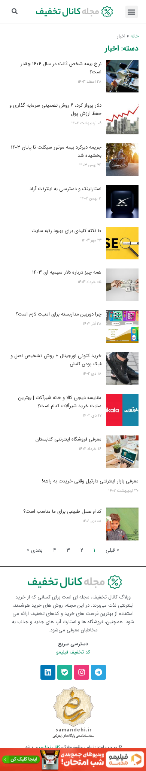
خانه (135, 36)
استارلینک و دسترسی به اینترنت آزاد (65, 189)
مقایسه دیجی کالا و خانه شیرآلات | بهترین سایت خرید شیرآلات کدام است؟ (59, 402)
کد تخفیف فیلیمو (73, 652)
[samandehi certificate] (73, 712)
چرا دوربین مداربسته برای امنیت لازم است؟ (58, 314)
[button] (131, 12)
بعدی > (35, 550)
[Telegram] (98, 672)
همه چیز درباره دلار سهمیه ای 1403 (66, 272)
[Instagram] (81, 672)
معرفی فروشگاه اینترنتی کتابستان (68, 439)
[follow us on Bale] (64, 672)
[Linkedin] (47, 672)
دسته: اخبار (122, 48)
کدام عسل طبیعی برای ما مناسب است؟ (62, 511)
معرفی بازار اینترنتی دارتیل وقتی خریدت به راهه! (90, 481)
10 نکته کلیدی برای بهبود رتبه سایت (66, 231)
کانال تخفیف (49, 747)
